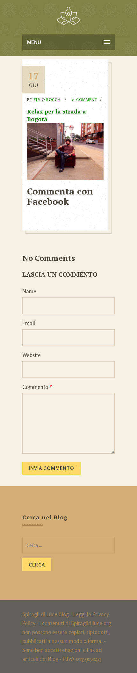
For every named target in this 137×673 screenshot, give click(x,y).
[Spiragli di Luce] (69, 16)
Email (28, 323)
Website (31, 355)
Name (29, 291)
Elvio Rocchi (48, 99)
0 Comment (84, 99)
